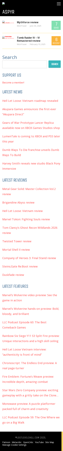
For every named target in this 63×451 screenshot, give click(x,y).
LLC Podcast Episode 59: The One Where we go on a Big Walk (31, 419)
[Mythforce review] (8, 22)
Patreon (6, 442)
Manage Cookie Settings (14, 445)
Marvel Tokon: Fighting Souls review (26, 219)
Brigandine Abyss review (18, 202)
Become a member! (13, 82)
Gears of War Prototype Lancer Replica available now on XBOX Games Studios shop (31, 125)
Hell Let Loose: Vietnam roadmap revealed (30, 101)
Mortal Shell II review (16, 249)
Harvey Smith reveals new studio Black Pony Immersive (31, 166)
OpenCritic (28, 442)
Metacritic (17, 442)
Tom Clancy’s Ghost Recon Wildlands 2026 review (29, 230)
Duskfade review (13, 275)
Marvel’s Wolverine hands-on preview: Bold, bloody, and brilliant (30, 311)
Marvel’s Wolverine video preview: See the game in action (29, 297)
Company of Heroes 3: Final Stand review (29, 258)
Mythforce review (27, 22)
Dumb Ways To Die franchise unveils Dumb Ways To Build (30, 152)
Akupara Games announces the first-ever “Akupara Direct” (29, 111)
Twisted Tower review (16, 241)
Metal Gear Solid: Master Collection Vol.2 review (29, 191)
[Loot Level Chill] (12, 2)
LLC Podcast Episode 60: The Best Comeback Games (24, 324)
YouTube (39, 442)
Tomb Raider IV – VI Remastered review (28, 39)
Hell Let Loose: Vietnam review (22, 211)
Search (9, 57)
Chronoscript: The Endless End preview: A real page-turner (29, 365)
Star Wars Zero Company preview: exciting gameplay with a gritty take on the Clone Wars (30, 393)
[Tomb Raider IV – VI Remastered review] (8, 37)
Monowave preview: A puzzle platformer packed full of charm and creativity (28, 406)
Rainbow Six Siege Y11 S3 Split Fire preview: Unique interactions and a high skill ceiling (30, 338)
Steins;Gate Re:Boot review (20, 266)
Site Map (49, 442)
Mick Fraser (22, 26)
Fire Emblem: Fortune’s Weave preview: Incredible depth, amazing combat (28, 379)
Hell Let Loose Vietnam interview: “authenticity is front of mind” (24, 352)
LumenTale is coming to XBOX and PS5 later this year (31, 138)
